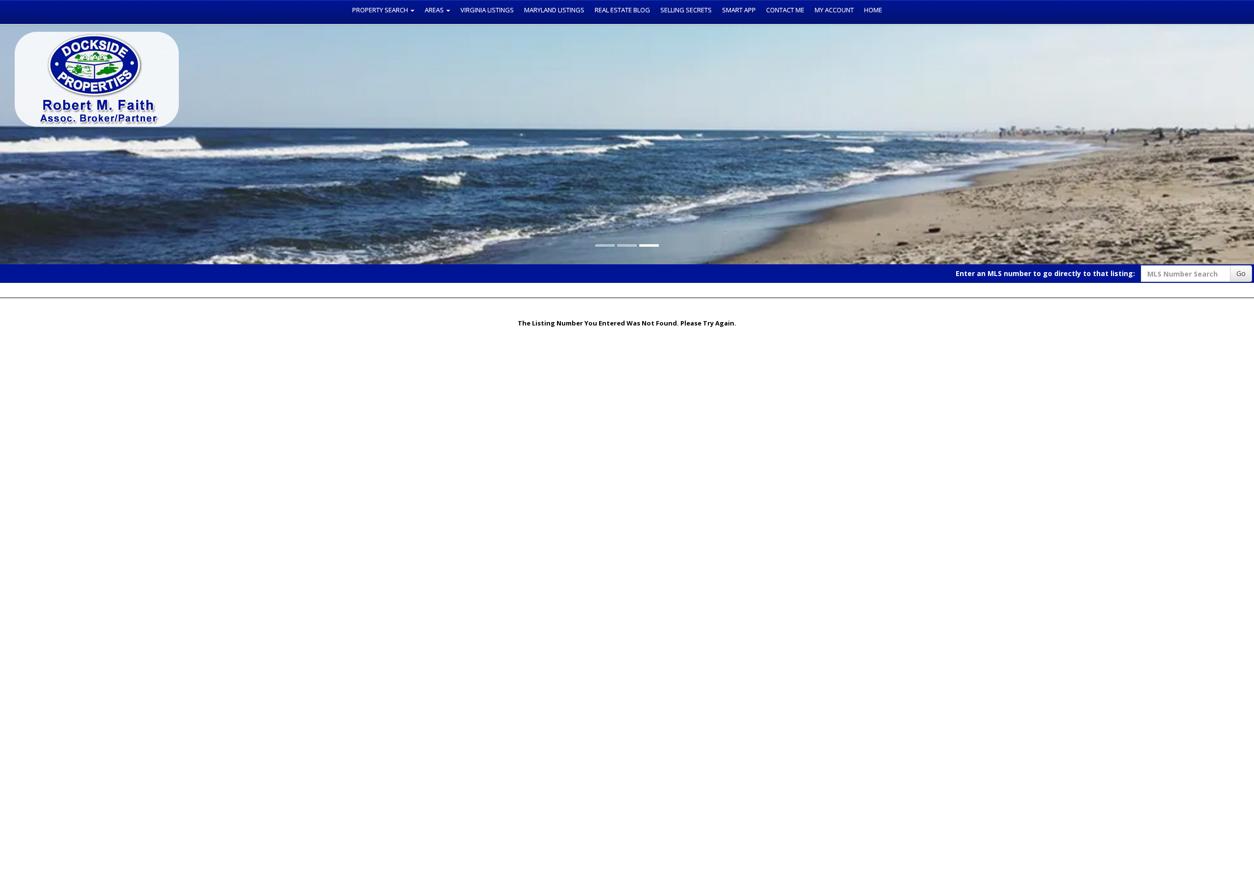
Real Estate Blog (622, 9)
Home (873, 9)
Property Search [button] (381, 9)
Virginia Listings (487, 9)
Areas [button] (435, 9)
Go (1241, 273)
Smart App (739, 9)
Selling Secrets (686, 9)
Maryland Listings (554, 9)
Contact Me (785, 9)
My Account (834, 9)
